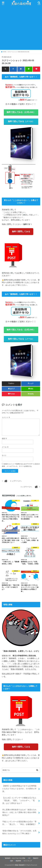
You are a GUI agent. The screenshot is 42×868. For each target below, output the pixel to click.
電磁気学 (35, 858)
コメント (6, 417)
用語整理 (18, 861)
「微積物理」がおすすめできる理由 (14, 858)
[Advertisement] (21, 27)
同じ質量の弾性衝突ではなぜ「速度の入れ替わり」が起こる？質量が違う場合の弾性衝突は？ (19, 812)
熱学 (11, 861)
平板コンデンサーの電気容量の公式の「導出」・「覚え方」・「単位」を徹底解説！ (19, 823)
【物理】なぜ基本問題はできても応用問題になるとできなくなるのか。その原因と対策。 (19, 788)
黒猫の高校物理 (20, 865)
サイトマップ (28, 861)
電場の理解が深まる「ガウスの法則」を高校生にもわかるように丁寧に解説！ (19, 832)
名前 (4, 438)
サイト (4, 455)
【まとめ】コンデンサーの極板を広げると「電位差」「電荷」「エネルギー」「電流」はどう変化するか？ (19, 800)
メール (5, 447)
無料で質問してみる (21, 231)
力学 (29, 858)
